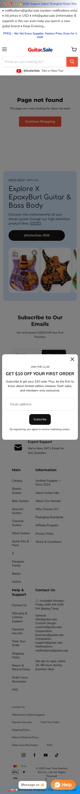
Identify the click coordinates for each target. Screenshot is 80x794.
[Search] (72, 62)
